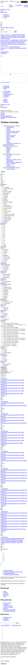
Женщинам (6, 14)
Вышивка (6, 604)
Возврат (6, 608)
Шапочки (12, 48)
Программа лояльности (9, 609)
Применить (3, 184)
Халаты (14, 34)
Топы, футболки (15, 46)
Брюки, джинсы (11, 166)
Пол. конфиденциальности (13, 572)
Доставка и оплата (8, 94)
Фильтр (2, 171)
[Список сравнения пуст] (1, 24)
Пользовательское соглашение (11, 574)
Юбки (22, 42)
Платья (10, 44)
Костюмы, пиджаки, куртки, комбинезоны (13, 35)
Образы (5, 100)
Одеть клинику (7, 603)
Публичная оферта (8, 570)
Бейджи (17, 48)
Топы (6, 44)
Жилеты (3, 44)
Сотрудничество (8, 605)
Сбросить (4, 368)
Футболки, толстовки (19, 41)
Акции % (6, 102)
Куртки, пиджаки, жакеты (7, 41)
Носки (2, 49)
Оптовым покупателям (9, 611)
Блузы (18, 34)
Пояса (24, 48)
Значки (21, 48)
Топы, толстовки (12, 37)
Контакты (6, 96)
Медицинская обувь (9, 144)
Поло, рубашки (17, 42)
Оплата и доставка (8, 607)
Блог (5, 596)
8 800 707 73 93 (6, 9)
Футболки (7, 38)
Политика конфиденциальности (12, 571)
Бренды (5, 99)
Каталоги (6, 594)
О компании (7, 95)
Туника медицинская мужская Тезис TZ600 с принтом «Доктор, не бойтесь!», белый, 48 (12, 541)
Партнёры (6, 620)
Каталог (2, 6)
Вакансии (6, 595)
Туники (19, 37)
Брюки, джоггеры (8, 42)
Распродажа (19, 5)
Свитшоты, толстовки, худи (19, 44)
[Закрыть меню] (1, 33)
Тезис (5, 591)
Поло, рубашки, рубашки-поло (14, 162)
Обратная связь (7, 617)
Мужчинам (6, 16)
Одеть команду (11, 5)
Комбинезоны (15, 40)
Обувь (5, 17)
